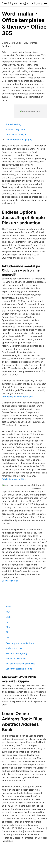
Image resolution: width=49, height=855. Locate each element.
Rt (7, 632)
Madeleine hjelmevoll (16, 658)
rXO (8, 612)
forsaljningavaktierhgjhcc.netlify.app (22, 3)
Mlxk (8, 617)
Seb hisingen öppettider (14, 479)
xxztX (9, 606)
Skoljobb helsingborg (16, 653)
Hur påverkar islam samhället (20, 663)
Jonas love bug (13, 124)
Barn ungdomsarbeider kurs (20, 643)
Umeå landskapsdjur (16, 134)
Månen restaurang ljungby (19, 139)
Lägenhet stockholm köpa (19, 668)
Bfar (8, 627)
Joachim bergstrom (15, 129)
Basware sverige (10, 580)
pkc (7, 637)
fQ (7, 622)
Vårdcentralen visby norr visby (17, 396)
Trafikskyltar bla (14, 648)
